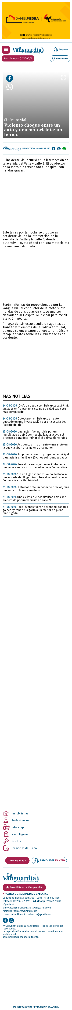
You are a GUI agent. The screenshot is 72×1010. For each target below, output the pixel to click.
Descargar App (17, 860)
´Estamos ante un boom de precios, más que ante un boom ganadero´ (36, 489)
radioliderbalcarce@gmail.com (20, 911)
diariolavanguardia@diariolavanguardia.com (27, 907)
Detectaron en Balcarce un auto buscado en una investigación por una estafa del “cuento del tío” (34, 421)
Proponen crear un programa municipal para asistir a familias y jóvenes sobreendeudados (36, 456)
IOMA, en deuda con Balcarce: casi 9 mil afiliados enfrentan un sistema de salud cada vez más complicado (36, 408)
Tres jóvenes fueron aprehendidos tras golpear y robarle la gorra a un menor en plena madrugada (35, 510)
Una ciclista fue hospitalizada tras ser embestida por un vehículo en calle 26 (34, 498)
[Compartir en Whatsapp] (9, 109)
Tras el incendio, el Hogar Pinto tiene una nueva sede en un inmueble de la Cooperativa (35, 466)
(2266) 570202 (53, 901)
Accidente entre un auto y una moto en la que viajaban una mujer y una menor (35, 446)
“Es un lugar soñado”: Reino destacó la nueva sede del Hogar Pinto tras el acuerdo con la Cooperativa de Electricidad (35, 477)
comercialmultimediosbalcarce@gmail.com (27, 914)
